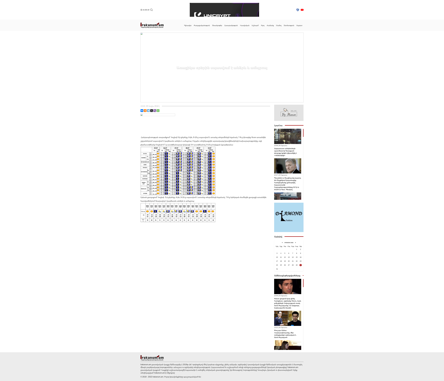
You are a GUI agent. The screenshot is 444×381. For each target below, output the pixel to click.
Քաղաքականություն (202, 25)
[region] (289, 164)
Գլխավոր (187, 25)
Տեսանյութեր (217, 25)
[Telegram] (148, 110)
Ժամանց (270, 25)
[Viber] (154, 110)
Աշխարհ (255, 25)
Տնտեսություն (289, 25)
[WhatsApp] (158, 110)
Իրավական (244, 25)
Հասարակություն (231, 25)
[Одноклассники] (145, 110)
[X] (151, 110)
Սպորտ (299, 25)
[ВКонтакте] (141, 110)
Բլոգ (262, 25)
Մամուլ (278, 25)
